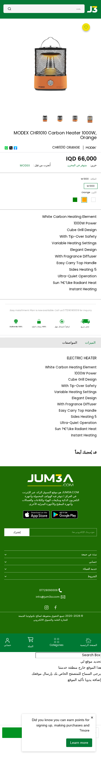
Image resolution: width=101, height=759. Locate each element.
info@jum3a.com (48, 597)
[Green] (75, 200)
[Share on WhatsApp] (6, 148)
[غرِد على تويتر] (11, 148)
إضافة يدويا (93, 679)
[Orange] (84, 200)
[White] (93, 200)
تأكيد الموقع (76, 679)
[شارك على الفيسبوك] (15, 148)
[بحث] (9, 9)
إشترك (17, 532)
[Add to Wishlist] (85, 27)
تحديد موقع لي (90, 661)
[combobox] (46, 8)
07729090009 (48, 590)
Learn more (79, 743)
